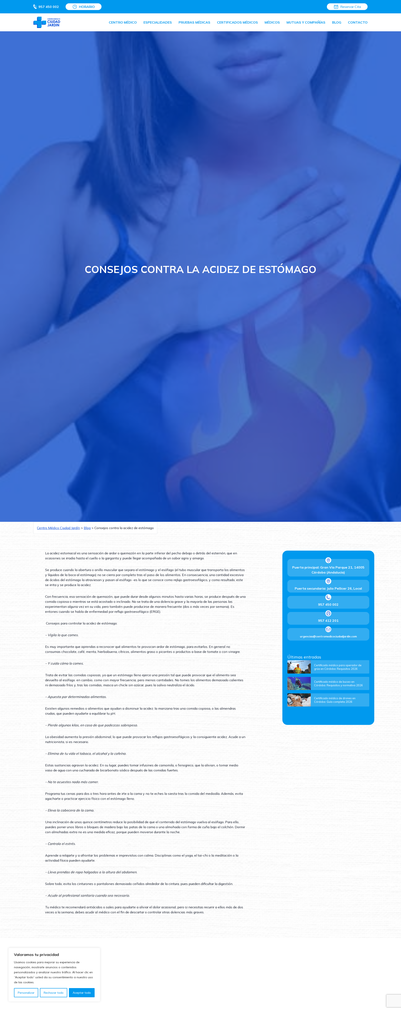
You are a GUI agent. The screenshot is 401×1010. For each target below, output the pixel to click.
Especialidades (157, 22)
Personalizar (26, 993)
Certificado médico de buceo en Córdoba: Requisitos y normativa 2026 (338, 683)
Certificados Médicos (237, 22)
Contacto (358, 22)
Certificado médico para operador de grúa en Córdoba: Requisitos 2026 (338, 667)
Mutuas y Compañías (306, 22)
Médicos (272, 22)
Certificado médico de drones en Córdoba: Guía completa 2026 (334, 700)
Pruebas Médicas (194, 22)
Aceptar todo (82, 993)
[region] (54, 975)
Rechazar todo (53, 993)
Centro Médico (123, 22)
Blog (336, 22)
